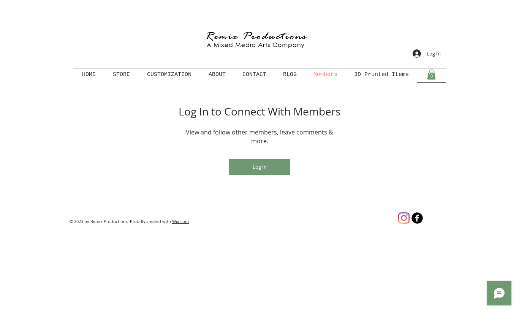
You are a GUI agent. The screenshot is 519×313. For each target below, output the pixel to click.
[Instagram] (404, 218)
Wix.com (180, 221)
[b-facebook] (417, 218)
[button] (431, 74)
